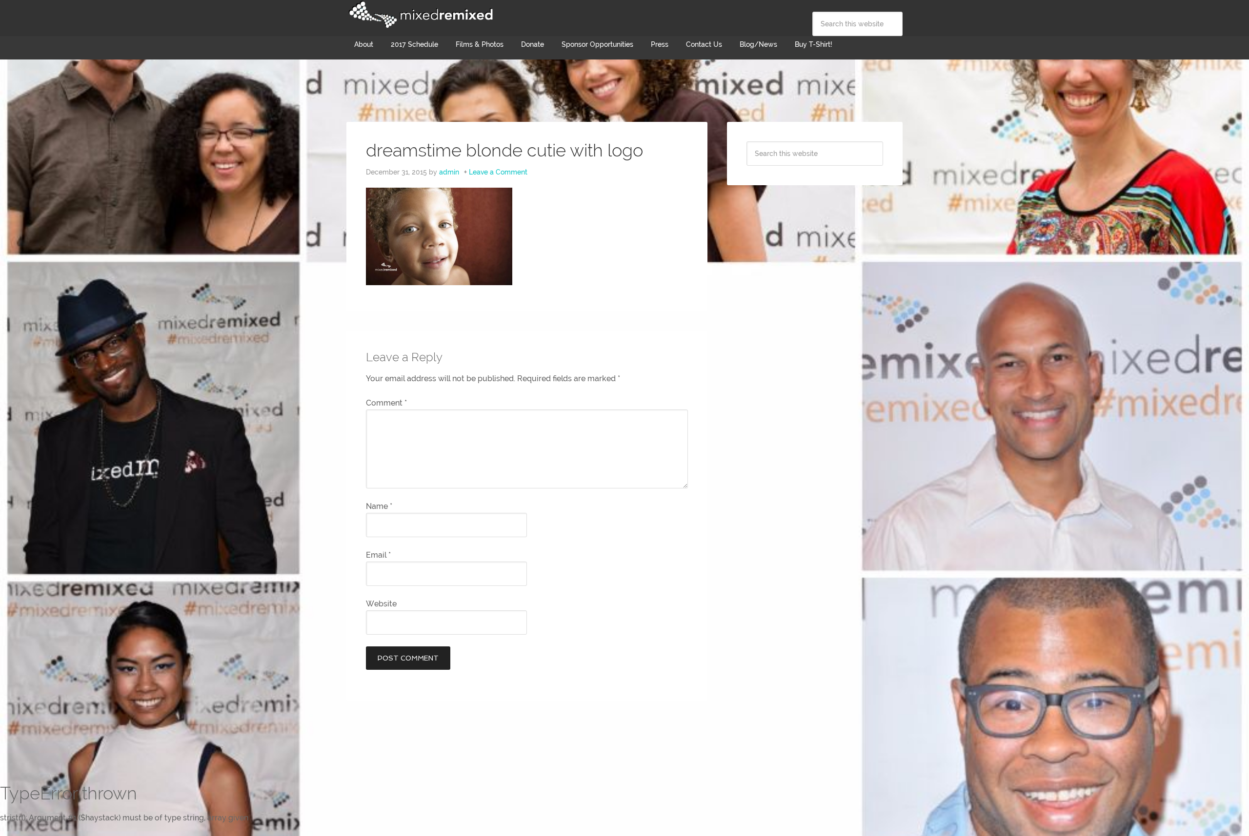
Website (381, 603)
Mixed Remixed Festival (419, 14)
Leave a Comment (498, 172)
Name (379, 506)
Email (378, 555)
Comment (386, 403)
